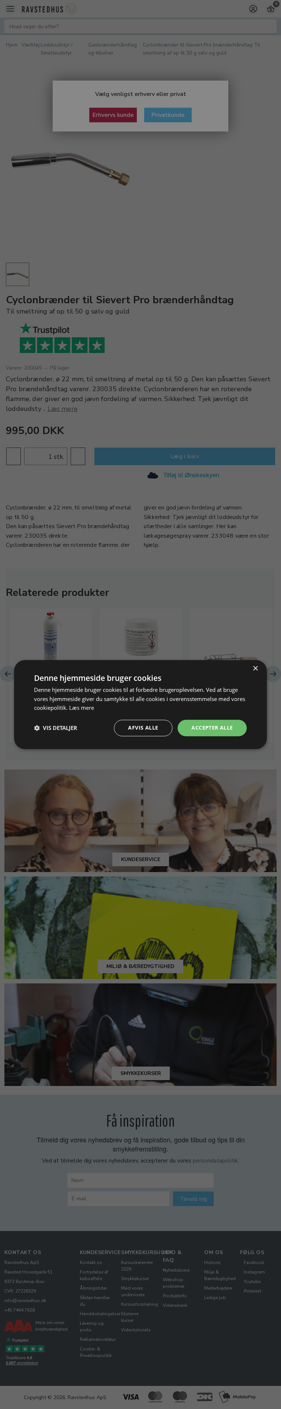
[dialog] (140, 704)
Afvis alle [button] (143, 727)
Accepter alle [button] (212, 727)
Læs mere (81, 708)
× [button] (255, 668)
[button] (55, 728)
